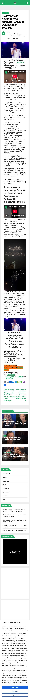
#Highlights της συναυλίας (21, 33)
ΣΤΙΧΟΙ (4, 499)
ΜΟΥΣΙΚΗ (8, 452)
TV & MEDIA (6, 488)
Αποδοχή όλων (15, 687)
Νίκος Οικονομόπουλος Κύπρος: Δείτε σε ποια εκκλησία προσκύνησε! (12, 439)
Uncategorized (6, 492)
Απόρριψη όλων (15, 695)
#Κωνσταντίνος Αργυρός (12, 38)
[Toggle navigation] (27, 3)
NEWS (5, 419)
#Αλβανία (19, 36)
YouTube (9, 378)
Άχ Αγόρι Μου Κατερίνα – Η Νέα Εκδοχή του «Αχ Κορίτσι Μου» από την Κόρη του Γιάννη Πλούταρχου (9, 394)
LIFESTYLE (6, 481)
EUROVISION (6, 473)
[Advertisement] (15, 583)
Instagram (10, 377)
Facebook (11, 375)
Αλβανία (20, 62)
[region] (15, 659)
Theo (10, 32)
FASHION (5, 477)
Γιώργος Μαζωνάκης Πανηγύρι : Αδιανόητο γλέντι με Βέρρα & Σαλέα (15, 456)
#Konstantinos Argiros (12, 36)
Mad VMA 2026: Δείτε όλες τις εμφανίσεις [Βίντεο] (15, 530)
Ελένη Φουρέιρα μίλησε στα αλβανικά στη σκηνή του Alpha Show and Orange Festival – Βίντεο (20, 393)
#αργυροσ (24, 36)
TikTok (20, 377)
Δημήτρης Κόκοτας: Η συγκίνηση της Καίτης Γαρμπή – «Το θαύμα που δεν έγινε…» (15, 423)
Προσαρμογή (15, 691)
